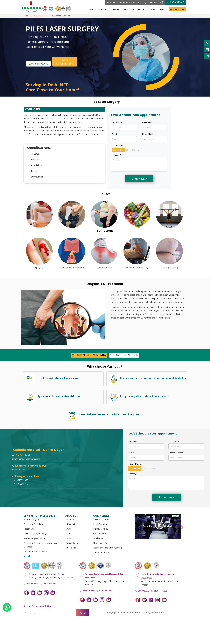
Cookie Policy (99, 533)
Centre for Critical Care (34, 524)
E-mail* (115, 134)
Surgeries (104, 9)
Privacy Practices (101, 519)
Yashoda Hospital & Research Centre (46, 574)
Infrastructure (71, 524)
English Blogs (71, 543)
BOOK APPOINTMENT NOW (90, 355)
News (68, 533)
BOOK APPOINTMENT (64, 61)
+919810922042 (39, 63)
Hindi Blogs (70, 547)
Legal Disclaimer (101, 524)
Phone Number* (149, 134)
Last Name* (147, 122)
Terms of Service (101, 552)
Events (68, 528)
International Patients (130, 2)
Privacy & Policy (100, 528)
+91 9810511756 (20, 483)
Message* (116, 155)
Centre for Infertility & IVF (35, 551)
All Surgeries (40, 15)
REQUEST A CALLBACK (125, 355)
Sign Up (83, 612)
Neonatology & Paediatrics (36, 538)
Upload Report (119, 145)
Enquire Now (179, 9)
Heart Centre (29, 528)
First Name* (117, 122)
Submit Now (139, 178)
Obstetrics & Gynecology (35, 533)
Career (68, 538)
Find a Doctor (137, 9)
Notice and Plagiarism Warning (107, 547)
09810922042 (177, 2)
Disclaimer (98, 538)
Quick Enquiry (150, 2)
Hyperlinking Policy (101, 543)
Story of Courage (120, 9)
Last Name (174, 441)
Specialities (90, 9)
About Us (111, 2)
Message (133, 473)
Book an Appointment (157, 9)
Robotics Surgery (31, 519)
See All (27, 556)
